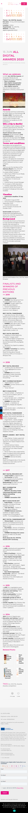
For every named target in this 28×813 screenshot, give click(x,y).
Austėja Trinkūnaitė (10, 185)
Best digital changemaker (12, 83)
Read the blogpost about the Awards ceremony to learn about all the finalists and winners (14, 461)
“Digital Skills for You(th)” (11, 383)
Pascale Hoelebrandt (10, 306)
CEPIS (11, 187)
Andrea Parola (8, 182)
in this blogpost (13, 646)
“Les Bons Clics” (9, 367)
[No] (26, 807)
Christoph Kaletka (9, 177)
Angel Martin (8, 419)
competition (12, 686)
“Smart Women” (9, 388)
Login (24, 3)
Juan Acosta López (10, 408)
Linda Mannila (14, 426)
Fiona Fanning (8, 170)
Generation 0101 (15, 497)
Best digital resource (11, 86)
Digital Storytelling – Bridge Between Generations (14, 566)
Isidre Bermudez (15, 323)
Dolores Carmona (15, 511)
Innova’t (7, 496)
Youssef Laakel (14, 303)
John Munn (7, 328)
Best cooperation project (12, 84)
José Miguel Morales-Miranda (13, 414)
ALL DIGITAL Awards (15, 684)
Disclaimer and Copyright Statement (9, 799)
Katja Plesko (8, 502)
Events (16, 63)
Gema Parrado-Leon (10, 398)
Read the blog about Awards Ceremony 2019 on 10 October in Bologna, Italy (12, 353)
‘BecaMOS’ (7, 345)
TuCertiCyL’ (14, 349)
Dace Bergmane (15, 300)
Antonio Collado (9, 393)
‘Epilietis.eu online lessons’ (12, 335)
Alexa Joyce (7, 174)
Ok (14, 810)
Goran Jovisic (12, 560)
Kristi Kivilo (7, 315)
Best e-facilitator (9, 81)
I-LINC (20, 558)
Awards (5, 686)
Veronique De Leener (17, 532)
